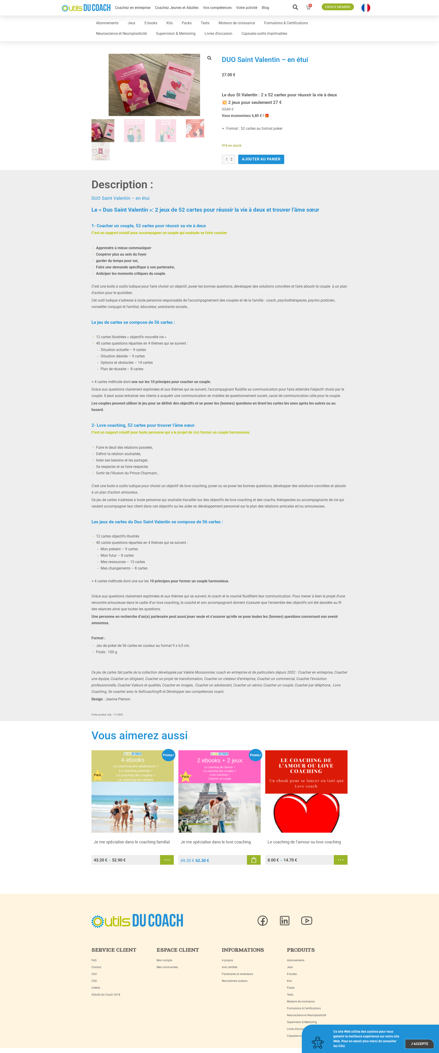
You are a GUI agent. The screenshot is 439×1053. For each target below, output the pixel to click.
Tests (205, 23)
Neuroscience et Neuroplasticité (121, 33)
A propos (227, 960)
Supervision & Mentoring (175, 33)
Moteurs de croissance (237, 23)
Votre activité (246, 7)
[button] (295, 7)
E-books (151, 23)
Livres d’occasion (218, 33)
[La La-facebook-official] (263, 921)
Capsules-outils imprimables (264, 33)
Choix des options (167, 860)
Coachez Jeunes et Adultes (176, 7)
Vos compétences (217, 7)
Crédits (95, 987)
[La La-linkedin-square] (285, 921)
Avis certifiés (229, 967)
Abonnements (107, 23)
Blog (265, 7)
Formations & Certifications (286, 23)
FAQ (93, 960)
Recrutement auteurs (234, 981)
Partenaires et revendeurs (237, 974)
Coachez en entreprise (132, 7)
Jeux (131, 23)
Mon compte (164, 960)
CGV (94, 974)
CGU (94, 981)
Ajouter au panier (261, 159)
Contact (96, 967)
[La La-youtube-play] (307, 921)
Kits (169, 23)
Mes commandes (167, 967)
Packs (187, 23)
